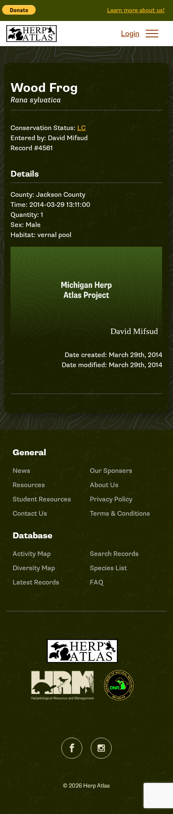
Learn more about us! (136, 10)
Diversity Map (34, 568)
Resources (29, 485)
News (21, 471)
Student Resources (42, 499)
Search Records (114, 554)
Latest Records (36, 582)
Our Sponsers (111, 471)
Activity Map (32, 554)
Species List (108, 568)
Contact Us (30, 513)
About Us (104, 485)
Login (130, 33)
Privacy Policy (111, 499)
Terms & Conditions (120, 513)
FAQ (96, 582)
